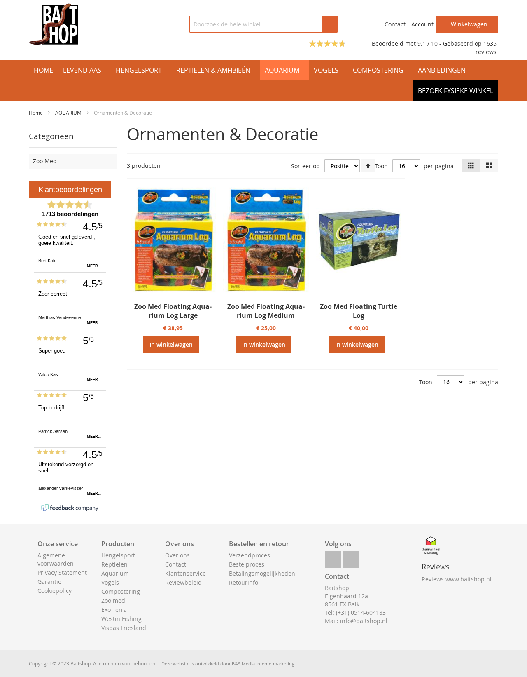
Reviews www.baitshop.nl (457, 579)
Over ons (177, 555)
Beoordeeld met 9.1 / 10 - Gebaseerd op (427, 43)
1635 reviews (486, 48)
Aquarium (115, 573)
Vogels (110, 582)
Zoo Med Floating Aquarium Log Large (173, 311)
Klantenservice (185, 573)
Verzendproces (249, 555)
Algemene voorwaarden (55, 559)
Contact (395, 24)
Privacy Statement (62, 572)
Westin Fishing (121, 619)
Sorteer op (305, 166)
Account (422, 24)
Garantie (49, 581)
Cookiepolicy (54, 591)
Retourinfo (243, 582)
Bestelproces (246, 564)
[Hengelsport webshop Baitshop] (53, 24)
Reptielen (114, 564)
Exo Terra (114, 610)
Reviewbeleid (183, 582)
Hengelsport (118, 555)
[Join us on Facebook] (333, 557)
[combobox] (263, 24)
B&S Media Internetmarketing (263, 664)
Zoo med (113, 600)
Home (36, 112)
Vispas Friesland (123, 628)
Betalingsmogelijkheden (262, 573)
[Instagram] (351, 557)
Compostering (120, 591)
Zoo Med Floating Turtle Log (358, 311)
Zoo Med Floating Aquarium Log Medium (266, 311)
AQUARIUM (69, 112)
